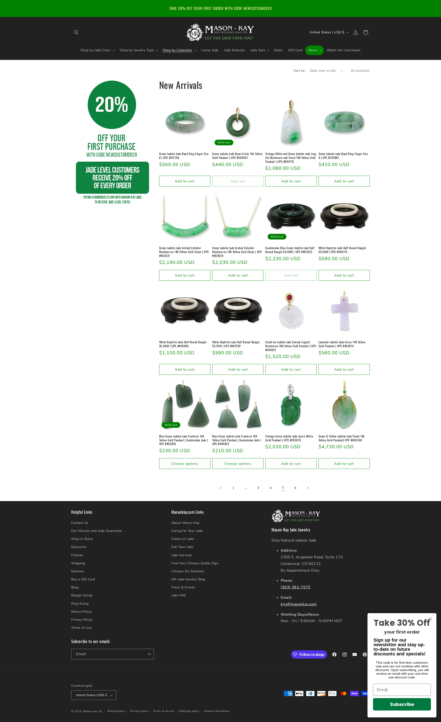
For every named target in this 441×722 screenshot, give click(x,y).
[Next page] (308, 488)
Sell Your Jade (182, 547)
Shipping (78, 563)
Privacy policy (139, 711)
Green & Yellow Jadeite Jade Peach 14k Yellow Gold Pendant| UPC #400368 (342, 438)
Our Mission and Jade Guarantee (96, 531)
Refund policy (116, 711)
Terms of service (163, 711)
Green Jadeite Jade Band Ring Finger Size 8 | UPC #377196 (184, 156)
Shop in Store (82, 539)
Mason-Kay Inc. (93, 711)
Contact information (217, 711)
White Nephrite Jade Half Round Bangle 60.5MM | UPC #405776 (342, 250)
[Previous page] (221, 488)
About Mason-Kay (185, 523)
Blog (74, 587)
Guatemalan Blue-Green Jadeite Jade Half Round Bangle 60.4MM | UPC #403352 (289, 250)
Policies (77, 555)
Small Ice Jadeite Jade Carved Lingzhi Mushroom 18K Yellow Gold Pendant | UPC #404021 (290, 346)
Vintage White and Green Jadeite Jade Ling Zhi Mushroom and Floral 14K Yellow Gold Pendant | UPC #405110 (290, 158)
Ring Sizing (80, 603)
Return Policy (81, 611)
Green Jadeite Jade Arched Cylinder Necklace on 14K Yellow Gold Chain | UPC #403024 (237, 252)
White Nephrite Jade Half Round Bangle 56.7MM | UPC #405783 (236, 344)
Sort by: (299, 70)
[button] (76, 32)
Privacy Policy (82, 620)
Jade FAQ (178, 595)
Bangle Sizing (81, 595)
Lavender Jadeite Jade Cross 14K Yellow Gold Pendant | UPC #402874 (342, 344)
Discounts (79, 547)
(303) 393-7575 (295, 587)
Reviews (77, 571)
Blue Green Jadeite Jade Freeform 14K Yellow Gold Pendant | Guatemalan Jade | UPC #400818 (183, 440)
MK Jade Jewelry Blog (188, 579)
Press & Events (183, 587)
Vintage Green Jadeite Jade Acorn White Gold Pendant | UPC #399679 (289, 438)
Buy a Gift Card (83, 579)
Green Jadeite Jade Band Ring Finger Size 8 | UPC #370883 (343, 156)
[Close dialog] (431, 619)
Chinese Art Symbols (187, 571)
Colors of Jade (182, 539)
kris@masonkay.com (299, 604)
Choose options (184, 463)
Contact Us (79, 523)
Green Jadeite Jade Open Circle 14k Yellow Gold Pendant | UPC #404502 (237, 156)
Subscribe (402, 704)
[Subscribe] (149, 654)
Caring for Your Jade (187, 531)
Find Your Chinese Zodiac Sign (194, 563)
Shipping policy (189, 711)
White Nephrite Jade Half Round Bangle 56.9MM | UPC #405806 (182, 344)
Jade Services (181, 555)
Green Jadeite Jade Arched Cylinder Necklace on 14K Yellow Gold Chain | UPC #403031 (184, 252)
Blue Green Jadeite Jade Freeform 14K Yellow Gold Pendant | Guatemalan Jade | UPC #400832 (236, 440)
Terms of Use (81, 628)
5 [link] (283, 487)
